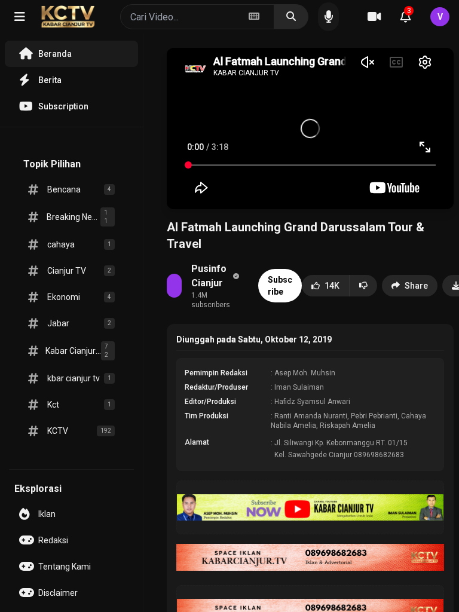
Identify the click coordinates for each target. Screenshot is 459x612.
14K (332, 285)
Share (416, 285)
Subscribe (280, 285)
